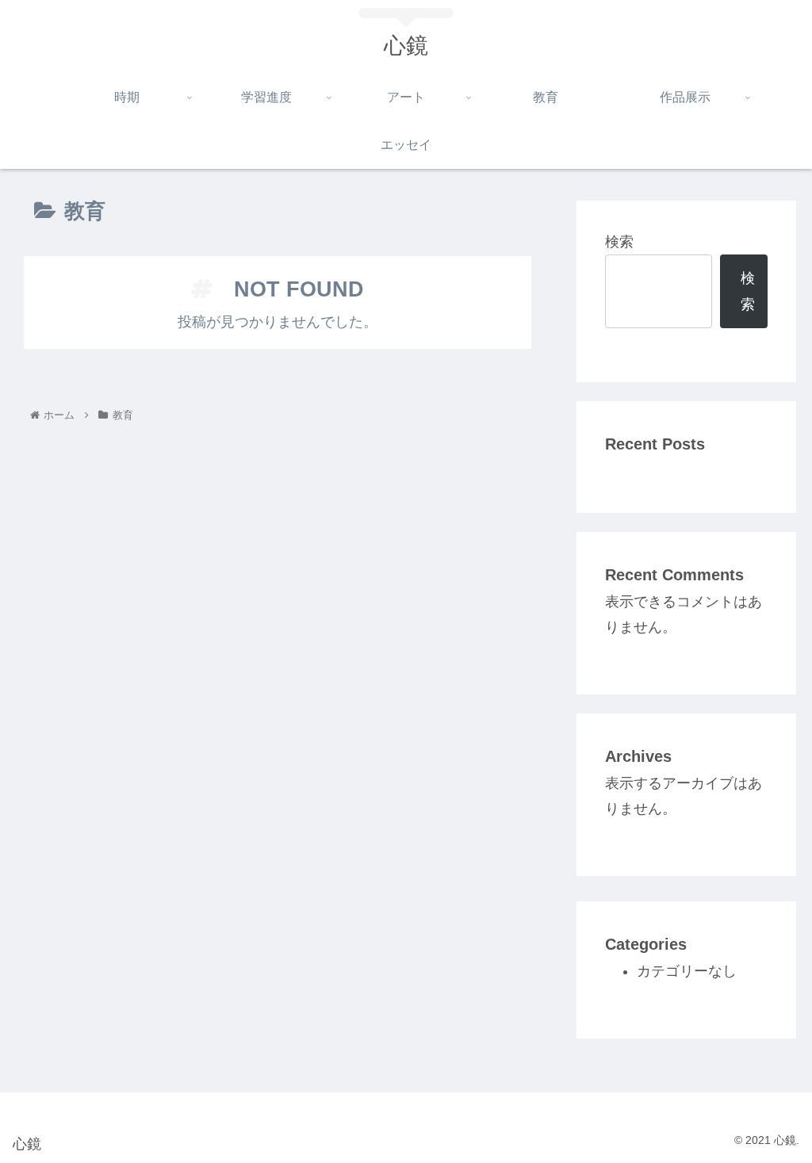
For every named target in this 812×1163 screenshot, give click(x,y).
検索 (619, 242)
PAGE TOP (779, 1115)
